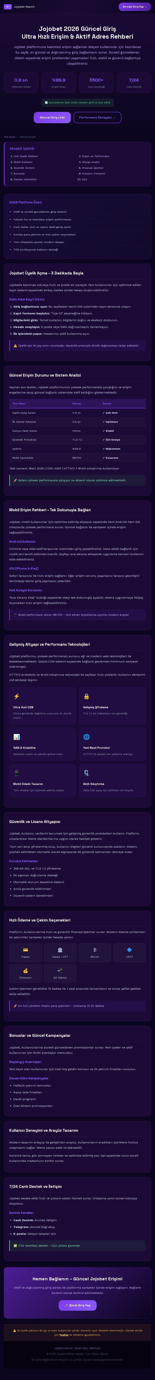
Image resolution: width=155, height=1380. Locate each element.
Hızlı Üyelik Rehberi (26, 156)
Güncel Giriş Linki (52, 117)
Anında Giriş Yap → (135, 6)
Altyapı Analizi (91, 162)
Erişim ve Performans (95, 156)
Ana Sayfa (9, 136)
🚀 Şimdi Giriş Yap (78, 1305)
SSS (84, 179)
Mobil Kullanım (23, 162)
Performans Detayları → (97, 117)
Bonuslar (19, 173)
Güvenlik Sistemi (24, 167)
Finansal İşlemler (93, 167)
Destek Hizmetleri (25, 179)
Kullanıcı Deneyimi (93, 173)
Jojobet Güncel (64, 1348)
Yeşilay (63, 1334)
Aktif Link (95, 1348)
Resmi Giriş (81, 1348)
